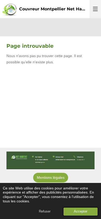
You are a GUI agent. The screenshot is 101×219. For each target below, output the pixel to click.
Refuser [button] (45, 211)
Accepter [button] (80, 211)
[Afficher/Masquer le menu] (95, 9)
